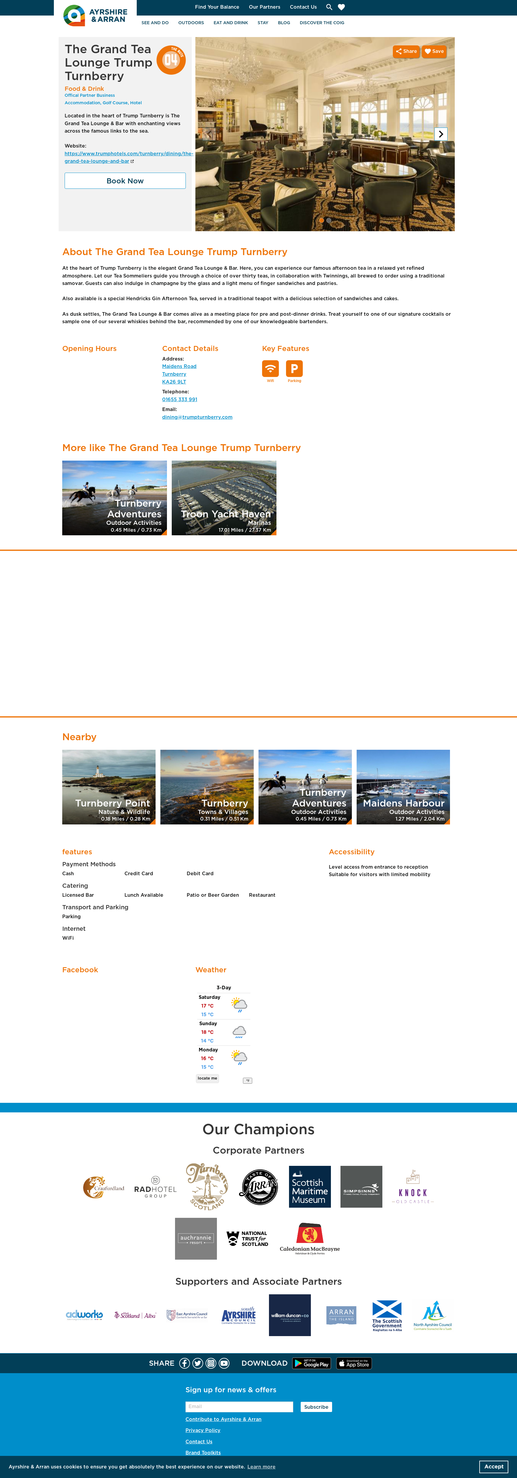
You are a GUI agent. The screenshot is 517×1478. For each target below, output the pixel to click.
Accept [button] (494, 1467)
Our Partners (264, 7)
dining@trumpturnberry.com (197, 417)
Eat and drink (231, 23)
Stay (263, 23)
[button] (321, 220)
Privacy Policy (203, 1430)
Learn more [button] (261, 1467)
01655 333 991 (179, 399)
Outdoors (191, 23)
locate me (207, 1078)
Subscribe (316, 1407)
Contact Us (303, 7)
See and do (155, 23)
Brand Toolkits (203, 1453)
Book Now (125, 181)
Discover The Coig (322, 23)
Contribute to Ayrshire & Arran (223, 1419)
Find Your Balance (217, 7)
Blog (284, 23)
